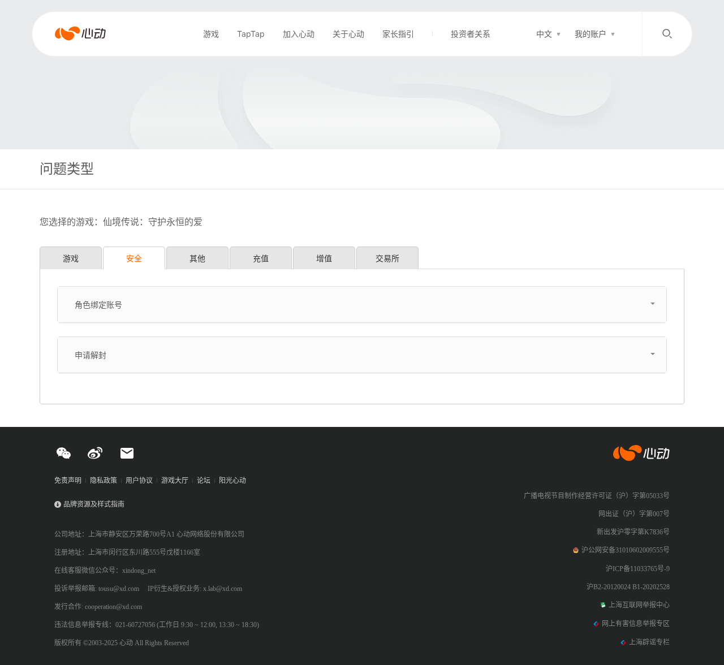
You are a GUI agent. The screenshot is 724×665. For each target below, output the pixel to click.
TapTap (251, 33)
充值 (261, 258)
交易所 (387, 258)
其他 (197, 258)
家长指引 (398, 33)
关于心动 (348, 33)
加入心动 (298, 33)
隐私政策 (103, 481)
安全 (134, 258)
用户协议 (139, 481)
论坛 (203, 481)
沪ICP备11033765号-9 (638, 569)
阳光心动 (232, 481)
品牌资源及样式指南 (93, 504)
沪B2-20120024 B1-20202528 (628, 587)
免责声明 (67, 481)
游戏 (211, 33)
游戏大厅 (174, 481)
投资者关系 (470, 33)
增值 (324, 258)
